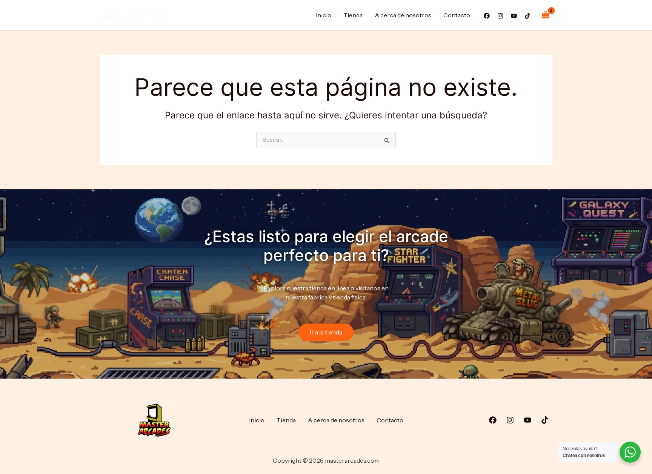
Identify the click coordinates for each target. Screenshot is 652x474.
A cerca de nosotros (403, 15)
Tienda (353, 15)
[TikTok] (527, 16)
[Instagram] (500, 16)
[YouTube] (514, 16)
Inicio (323, 15)
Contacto (456, 15)
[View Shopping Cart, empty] (545, 15)
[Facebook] (487, 16)
